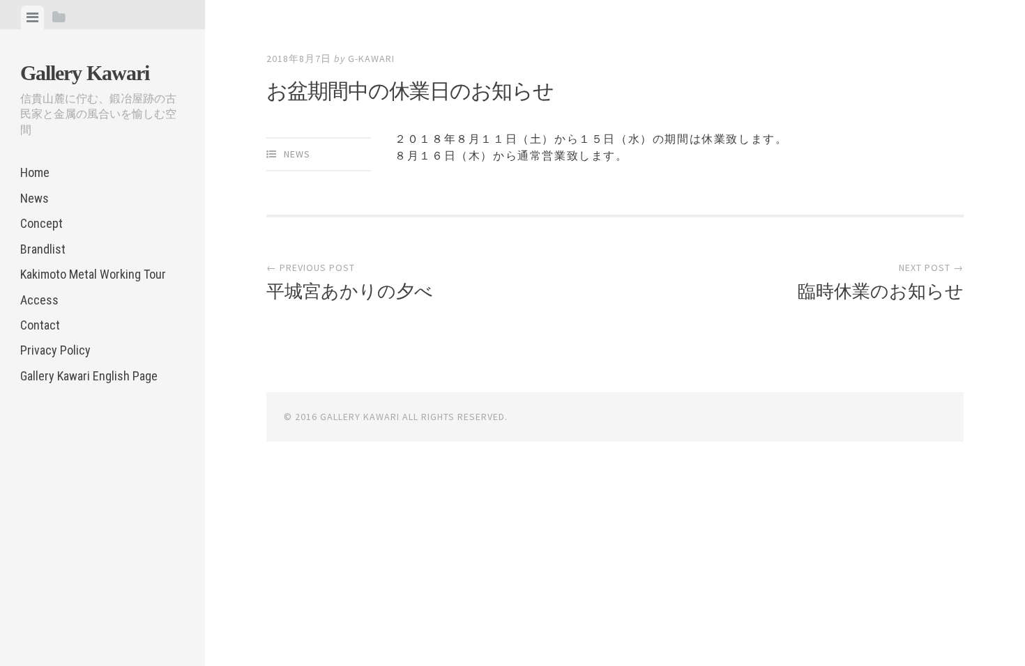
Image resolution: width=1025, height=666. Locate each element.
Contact (40, 325)
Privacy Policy (55, 350)
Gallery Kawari (84, 72)
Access (39, 300)
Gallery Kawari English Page (89, 376)
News (34, 198)
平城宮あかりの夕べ (349, 291)
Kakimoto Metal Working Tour (93, 274)
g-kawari (371, 58)
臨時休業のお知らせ (881, 291)
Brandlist (43, 249)
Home (35, 172)
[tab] (32, 17)
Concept (41, 223)
